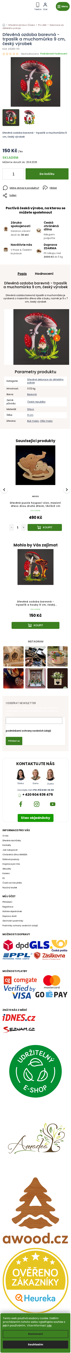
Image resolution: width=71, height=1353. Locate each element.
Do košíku (47, 174)
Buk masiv (33, 421)
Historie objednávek (12, 911)
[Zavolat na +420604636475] (38, 6)
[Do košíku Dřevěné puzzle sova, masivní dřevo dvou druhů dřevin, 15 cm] (45, 527)
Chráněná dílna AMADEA (14, 854)
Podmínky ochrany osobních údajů (20, 925)
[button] (35, 620)
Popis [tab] (22, 273)
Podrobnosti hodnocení (53, 53)
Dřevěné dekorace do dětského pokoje (45, 381)
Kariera (6, 873)
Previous (4, 489)
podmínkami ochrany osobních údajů (28, 730)
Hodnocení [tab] (44, 273)
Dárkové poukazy (10, 859)
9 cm (30, 415)
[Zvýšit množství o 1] (18, 174)
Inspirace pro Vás (11, 864)
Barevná (32, 394)
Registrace (7, 906)
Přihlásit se (14, 741)
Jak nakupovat (10, 850)
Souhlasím (35, 1344)
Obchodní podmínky (12, 921)
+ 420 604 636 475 (37, 794)
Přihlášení (7, 902)
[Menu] (63, 6)
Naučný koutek (9, 887)
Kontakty (6, 845)
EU (3, 878)
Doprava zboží (9, 916)
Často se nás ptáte (12, 883)
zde (49, 1325)
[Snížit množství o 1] (8, 174)
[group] (35, 592)
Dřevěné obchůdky (11, 840)
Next (67, 489)
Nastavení (35, 1334)
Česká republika (36, 401)
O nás (5, 835)
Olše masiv (46, 421)
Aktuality (6, 868)
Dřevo (30, 409)
